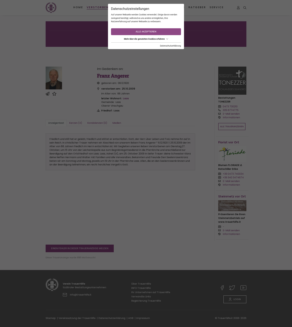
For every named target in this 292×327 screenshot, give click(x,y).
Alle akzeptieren (146, 31)
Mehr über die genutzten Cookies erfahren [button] (144, 39)
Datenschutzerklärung (170, 46)
